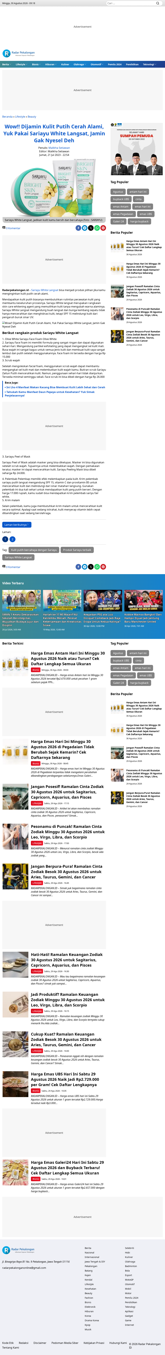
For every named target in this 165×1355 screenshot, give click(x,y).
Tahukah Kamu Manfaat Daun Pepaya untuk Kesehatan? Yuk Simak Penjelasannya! (50, 393)
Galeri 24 (118, 221)
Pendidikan (132, 64)
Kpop (87, 1324)
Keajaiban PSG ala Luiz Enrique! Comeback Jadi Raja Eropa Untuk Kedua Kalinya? (102, 618)
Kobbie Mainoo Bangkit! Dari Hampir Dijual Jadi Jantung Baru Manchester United (143, 618)
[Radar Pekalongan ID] (18, 53)
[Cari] (157, 3)
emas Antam (120, 206)
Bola (127, 1270)
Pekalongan (91, 1266)
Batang (88, 1270)
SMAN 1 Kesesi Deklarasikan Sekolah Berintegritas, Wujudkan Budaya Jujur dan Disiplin (20, 620)
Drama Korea (92, 1320)
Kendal (88, 1279)
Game (128, 1320)
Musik (88, 1329)
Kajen (88, 1275)
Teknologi (148, 64)
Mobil (128, 1288)
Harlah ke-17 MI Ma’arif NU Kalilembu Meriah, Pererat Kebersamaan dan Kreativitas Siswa (62, 620)
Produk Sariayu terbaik (77, 550)
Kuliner (65, 64)
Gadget (129, 1315)
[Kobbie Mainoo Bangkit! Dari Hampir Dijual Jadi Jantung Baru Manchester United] (143, 600)
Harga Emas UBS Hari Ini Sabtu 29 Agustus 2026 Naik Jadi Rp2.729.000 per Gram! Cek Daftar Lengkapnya (65, 1079)
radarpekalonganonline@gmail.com (24, 1268)
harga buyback (139, 221)
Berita (5, 64)
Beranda (7, 116)
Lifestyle (20, 64)
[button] (6, 64)
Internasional (92, 1257)
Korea (88, 1315)
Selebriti (129, 1248)
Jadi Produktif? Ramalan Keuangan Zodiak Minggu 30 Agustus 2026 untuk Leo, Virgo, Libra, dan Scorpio (68, 1000)
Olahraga (79, 64)
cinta (138, 199)
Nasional (89, 1252)
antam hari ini (138, 191)
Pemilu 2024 (114, 64)
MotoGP (129, 1279)
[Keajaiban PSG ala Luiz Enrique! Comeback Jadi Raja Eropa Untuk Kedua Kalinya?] (103, 600)
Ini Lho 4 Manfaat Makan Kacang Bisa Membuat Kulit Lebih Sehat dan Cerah (55, 387)
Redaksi (23, 1343)
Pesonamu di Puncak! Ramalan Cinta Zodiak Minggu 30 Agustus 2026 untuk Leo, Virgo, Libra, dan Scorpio (144, 313)
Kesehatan (90, 1288)
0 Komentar (12, 228)
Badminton (131, 1266)
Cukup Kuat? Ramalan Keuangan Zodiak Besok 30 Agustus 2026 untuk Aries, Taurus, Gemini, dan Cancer (66, 1039)
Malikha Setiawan (59, 148)
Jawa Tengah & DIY (95, 1261)
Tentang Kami (10, 1347)
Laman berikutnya (16, 524)
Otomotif (96, 64)
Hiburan (49, 64)
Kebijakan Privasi (94, 1343)
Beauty (32, 116)
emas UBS (146, 214)
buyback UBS (121, 199)
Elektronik (90, 1306)
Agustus (118, 191)
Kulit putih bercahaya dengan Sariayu (34, 550)
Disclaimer (40, 1343)
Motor (128, 1293)
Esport (128, 1275)
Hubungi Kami (118, 1343)
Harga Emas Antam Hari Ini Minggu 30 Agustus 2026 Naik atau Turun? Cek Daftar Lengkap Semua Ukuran (144, 246)
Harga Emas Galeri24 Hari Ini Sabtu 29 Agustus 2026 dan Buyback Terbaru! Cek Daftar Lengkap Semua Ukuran (67, 1168)
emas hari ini (142, 206)
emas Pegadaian (123, 214)
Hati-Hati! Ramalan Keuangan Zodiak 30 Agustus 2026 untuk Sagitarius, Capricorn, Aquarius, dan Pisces (67, 960)
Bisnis (35, 64)
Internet (129, 1324)
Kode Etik (8, 1343)
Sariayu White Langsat (44, 290)
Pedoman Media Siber (65, 1343)
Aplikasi (129, 1311)
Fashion (89, 1297)
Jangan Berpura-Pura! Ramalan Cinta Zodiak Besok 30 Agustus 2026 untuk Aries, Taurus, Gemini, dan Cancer (143, 336)
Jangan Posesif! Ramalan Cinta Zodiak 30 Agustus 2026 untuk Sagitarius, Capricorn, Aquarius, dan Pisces (143, 291)
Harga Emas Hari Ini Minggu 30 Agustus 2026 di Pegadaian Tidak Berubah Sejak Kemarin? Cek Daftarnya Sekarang (143, 268)
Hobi (127, 1252)
